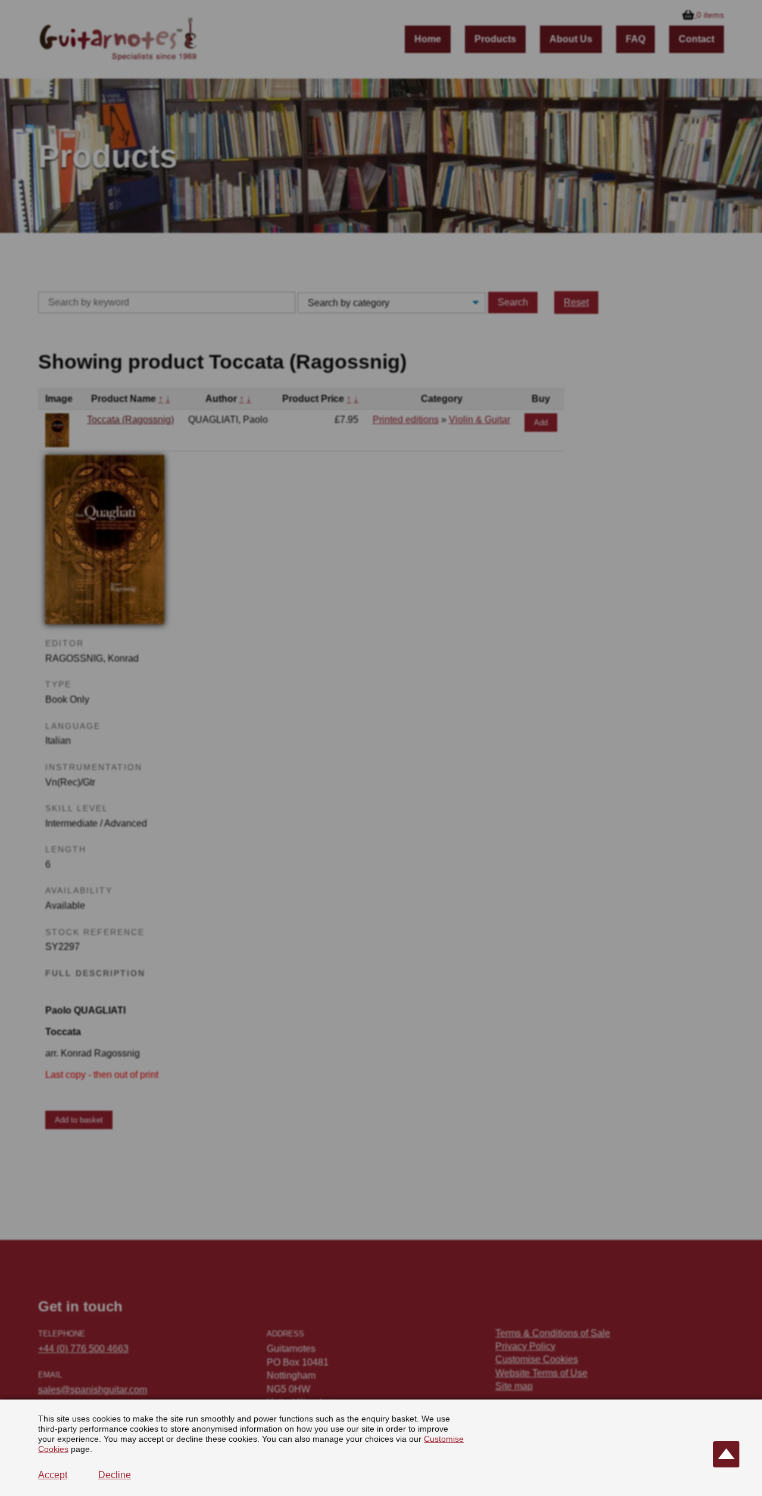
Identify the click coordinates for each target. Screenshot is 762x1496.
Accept (52, 1475)
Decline (114, 1475)
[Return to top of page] (726, 1454)
